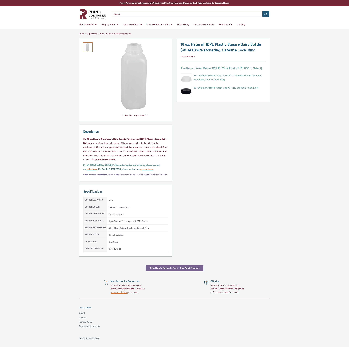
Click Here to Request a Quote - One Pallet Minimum (174, 268)
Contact (83, 317)
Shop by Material (131, 24)
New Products (225, 24)
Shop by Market (86, 24)
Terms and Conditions (89, 326)
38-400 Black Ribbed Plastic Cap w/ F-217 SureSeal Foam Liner (226, 88)
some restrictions (119, 292)
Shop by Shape (108, 24)
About (82, 313)
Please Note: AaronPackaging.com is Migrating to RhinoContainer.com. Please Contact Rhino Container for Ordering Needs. (174, 3)
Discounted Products (204, 24)
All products (92, 34)
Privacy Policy (85, 321)
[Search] (265, 14)
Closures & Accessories (158, 24)
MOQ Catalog (183, 24)
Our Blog (241, 24)
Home (81, 34)
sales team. (92, 169)
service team (146, 169)
